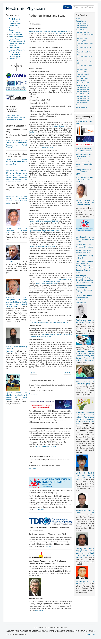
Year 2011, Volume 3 (82, 98)
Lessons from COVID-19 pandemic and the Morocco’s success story (16, 161)
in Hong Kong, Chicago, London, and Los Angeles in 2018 (84, 278)
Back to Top (90, 634)
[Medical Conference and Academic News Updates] (85, 130)
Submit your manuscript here (45, 446)
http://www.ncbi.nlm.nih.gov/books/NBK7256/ (44, 231)
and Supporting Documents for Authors (84, 288)
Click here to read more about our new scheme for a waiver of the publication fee (50, 335)
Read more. (33, 394)
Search (67, 7)
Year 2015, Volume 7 (82, 92)
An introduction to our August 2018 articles (83, 251)
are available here (47, 147)
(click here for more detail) (84, 122)
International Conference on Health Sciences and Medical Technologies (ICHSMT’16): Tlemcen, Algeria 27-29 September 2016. (85, 418)
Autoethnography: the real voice (85, 582)
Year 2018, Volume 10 (82, 30)
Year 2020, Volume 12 (82, 25)
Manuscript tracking (16, 34)
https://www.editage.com (51, 281)
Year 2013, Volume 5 (82, 94)
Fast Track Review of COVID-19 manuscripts (84, 149)
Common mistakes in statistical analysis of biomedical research (85, 202)
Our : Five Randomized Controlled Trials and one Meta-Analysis (84, 298)
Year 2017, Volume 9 (82, 32)
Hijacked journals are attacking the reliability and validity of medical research (16, 396)
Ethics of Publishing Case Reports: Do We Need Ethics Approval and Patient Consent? (16, 143)
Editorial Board (14, 47)
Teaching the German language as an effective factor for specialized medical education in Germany (85, 552)
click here (32, 132)
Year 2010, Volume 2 (82, 100)
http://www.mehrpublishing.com (46, 283)
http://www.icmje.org (59, 126)
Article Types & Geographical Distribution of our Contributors (15, 22)
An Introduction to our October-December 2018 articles (85, 239)
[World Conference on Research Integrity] (85, 225)
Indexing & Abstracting (17, 50)
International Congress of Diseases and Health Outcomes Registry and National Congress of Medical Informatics (85, 355)
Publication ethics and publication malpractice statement (17, 43)
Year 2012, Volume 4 (82, 96)
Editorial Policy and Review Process (16, 37)
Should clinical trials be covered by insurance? (85, 512)
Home (78, 19)
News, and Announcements (81, 106)
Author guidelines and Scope (16, 29)
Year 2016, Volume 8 (82, 89)
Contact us (13, 58)
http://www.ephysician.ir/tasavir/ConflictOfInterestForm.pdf (50, 322)
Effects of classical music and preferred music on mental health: (85, 476)
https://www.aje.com (65, 279)
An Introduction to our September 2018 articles (84, 245)
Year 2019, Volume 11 (82, 28)
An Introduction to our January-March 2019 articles (83, 156)
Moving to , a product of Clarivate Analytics (84, 179)
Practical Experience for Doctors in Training (85, 321)
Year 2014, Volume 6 (82, 87)
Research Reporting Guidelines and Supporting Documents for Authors (15, 117)
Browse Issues (81, 21)
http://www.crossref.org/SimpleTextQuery (42, 246)
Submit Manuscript (15, 32)
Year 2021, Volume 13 (82, 23)
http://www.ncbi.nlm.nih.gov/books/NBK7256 (43, 221)
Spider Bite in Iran (13, 262)
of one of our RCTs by (83, 171)
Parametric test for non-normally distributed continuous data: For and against (16, 199)
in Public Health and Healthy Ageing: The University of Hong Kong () (84, 266)
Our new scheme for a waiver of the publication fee (84, 164)
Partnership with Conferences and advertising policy (15, 54)
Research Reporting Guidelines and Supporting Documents (49, 31)
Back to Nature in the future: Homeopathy (85, 382)
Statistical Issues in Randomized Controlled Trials (16, 230)
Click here (59, 33)
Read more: (40, 509)
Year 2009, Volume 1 (82, 103)
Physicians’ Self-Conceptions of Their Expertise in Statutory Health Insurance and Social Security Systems (16, 301)
